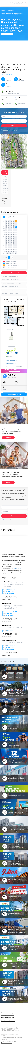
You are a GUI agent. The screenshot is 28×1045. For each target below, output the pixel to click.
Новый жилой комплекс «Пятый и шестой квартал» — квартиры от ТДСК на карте (6, 184)
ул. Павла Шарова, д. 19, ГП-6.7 (10, 293)
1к (7, 217)
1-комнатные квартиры (7, 1013)
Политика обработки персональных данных (11, 1037)
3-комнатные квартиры (7, 1017)
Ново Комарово (5, 1018)
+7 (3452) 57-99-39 (9, 634)
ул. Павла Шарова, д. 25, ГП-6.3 (10, 276)
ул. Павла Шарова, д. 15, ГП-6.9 (10, 290)
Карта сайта (4, 1039)
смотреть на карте (6, 74)
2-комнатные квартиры (7, 1015)
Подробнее (8, 437)
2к (10, 217)
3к (14, 217)
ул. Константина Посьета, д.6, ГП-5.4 (11, 283)
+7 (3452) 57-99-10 (9, 597)
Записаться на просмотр (15, 394)
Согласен (5, 130)
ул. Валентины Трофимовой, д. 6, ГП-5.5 (12, 279)
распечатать (11, 342)
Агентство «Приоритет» (6, 1042)
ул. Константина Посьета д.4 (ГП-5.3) (12, 272)
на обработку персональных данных (15, 130)
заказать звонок (18, 3)
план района (5, 172)
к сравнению (11, 346)
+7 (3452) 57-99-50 (18, 2)
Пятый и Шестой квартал (8, 1021)
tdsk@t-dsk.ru (17, 568)
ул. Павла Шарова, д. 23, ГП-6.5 (10, 286)
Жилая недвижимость (7, 1010)
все (4, 217)
